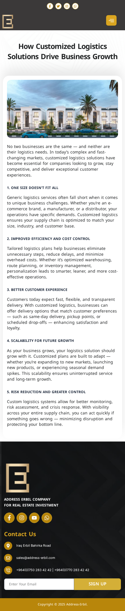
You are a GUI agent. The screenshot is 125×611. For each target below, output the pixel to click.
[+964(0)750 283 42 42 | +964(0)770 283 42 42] (8, 570)
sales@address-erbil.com (35, 558)
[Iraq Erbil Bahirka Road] (8, 546)
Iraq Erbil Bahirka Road (33, 545)
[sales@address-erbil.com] (8, 558)
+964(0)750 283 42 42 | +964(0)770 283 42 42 (52, 570)
